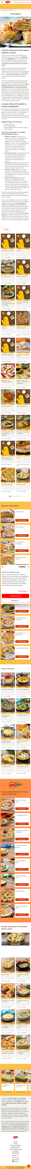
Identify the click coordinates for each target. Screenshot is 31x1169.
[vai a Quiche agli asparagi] (8, 475)
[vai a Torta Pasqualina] (8, 757)
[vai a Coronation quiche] (8, 266)
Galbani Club (17, 2)
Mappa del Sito (15, 1147)
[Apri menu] (2, 2)
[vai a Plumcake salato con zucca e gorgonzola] (8, 448)
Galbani (3, 10)
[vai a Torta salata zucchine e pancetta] (21, 1076)
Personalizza (14, 600)
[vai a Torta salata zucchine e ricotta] (23, 990)
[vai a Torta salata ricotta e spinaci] (23, 1016)
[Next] (22, 496)
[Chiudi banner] (28, 567)
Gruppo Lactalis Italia (15, 1149)
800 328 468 (21, 1168)
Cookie (15, 1141)
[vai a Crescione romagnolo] (23, 266)
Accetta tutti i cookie (15, 595)
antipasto (24, 57)
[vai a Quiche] (23, 448)
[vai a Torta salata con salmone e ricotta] (8, 731)
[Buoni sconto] (22, 2)
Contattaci (15, 1151)
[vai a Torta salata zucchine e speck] (23, 731)
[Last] (24, 496)
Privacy (15, 1143)
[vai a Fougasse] (8, 318)
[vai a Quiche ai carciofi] (23, 475)
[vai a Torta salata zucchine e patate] (23, 964)
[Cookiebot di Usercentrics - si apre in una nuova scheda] (19, 567)
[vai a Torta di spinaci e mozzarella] (8, 705)
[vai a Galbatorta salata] (23, 318)
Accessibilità (15, 1153)
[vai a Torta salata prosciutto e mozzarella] (8, 1016)
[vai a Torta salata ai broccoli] (23, 757)
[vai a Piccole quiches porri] (8, 396)
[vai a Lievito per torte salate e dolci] (23, 345)
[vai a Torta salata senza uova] (23, 705)
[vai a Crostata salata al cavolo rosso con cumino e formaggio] (8, 292)
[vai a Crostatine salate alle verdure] (23, 292)
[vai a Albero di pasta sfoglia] (8, 241)
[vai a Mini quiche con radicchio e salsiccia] (8, 370)
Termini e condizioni (15, 1145)
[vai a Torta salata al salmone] (8, 679)
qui (24, 581)
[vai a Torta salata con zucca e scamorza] (8, 990)
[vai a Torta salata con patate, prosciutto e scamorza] (8, 1042)
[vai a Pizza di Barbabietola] (23, 396)
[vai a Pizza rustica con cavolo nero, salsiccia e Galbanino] (8, 422)
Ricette (5, 10)
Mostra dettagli (22, 591)
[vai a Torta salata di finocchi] (8, 1076)
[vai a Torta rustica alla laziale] (23, 679)
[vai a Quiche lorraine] (8, 964)
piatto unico (11, 58)
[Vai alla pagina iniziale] (15, 1138)
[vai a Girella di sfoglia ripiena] (8, 345)
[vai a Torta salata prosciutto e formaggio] (23, 1042)
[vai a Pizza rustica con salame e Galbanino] (23, 422)
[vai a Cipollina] (23, 241)
